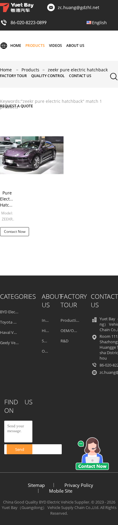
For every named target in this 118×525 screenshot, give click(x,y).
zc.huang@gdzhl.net (78, 7)
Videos (55, 45)
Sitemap (36, 485)
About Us (75, 45)
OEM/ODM (70, 330)
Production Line (75, 320)
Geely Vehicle (12, 342)
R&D (64, 341)
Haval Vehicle (12, 332)
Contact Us (80, 75)
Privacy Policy (78, 485)
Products (35, 45)
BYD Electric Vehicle (17, 312)
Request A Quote (16, 106)
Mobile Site (60, 491)
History (48, 330)
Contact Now (14, 231)
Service (48, 341)
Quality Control (48, 75)
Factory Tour (13, 75)
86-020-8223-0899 (29, 23)
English (99, 22)
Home (15, 45)
